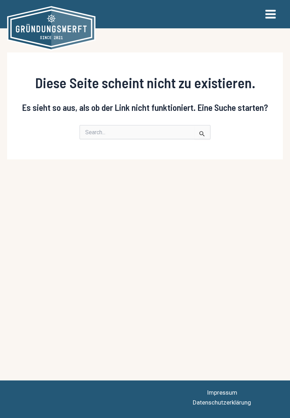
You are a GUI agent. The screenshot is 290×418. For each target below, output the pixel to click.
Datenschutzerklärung (222, 402)
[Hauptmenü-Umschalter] (271, 14)
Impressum (222, 392)
